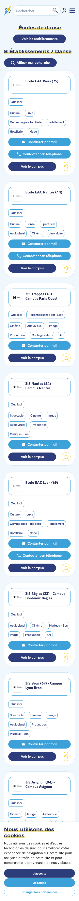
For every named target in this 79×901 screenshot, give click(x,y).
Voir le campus (32, 166)
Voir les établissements (39, 39)
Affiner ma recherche (33, 63)
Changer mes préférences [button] (39, 892)
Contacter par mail (42, 142)
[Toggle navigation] (72, 10)
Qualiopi (16, 102)
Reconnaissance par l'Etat (46, 315)
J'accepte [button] (39, 873)
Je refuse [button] (39, 882)
